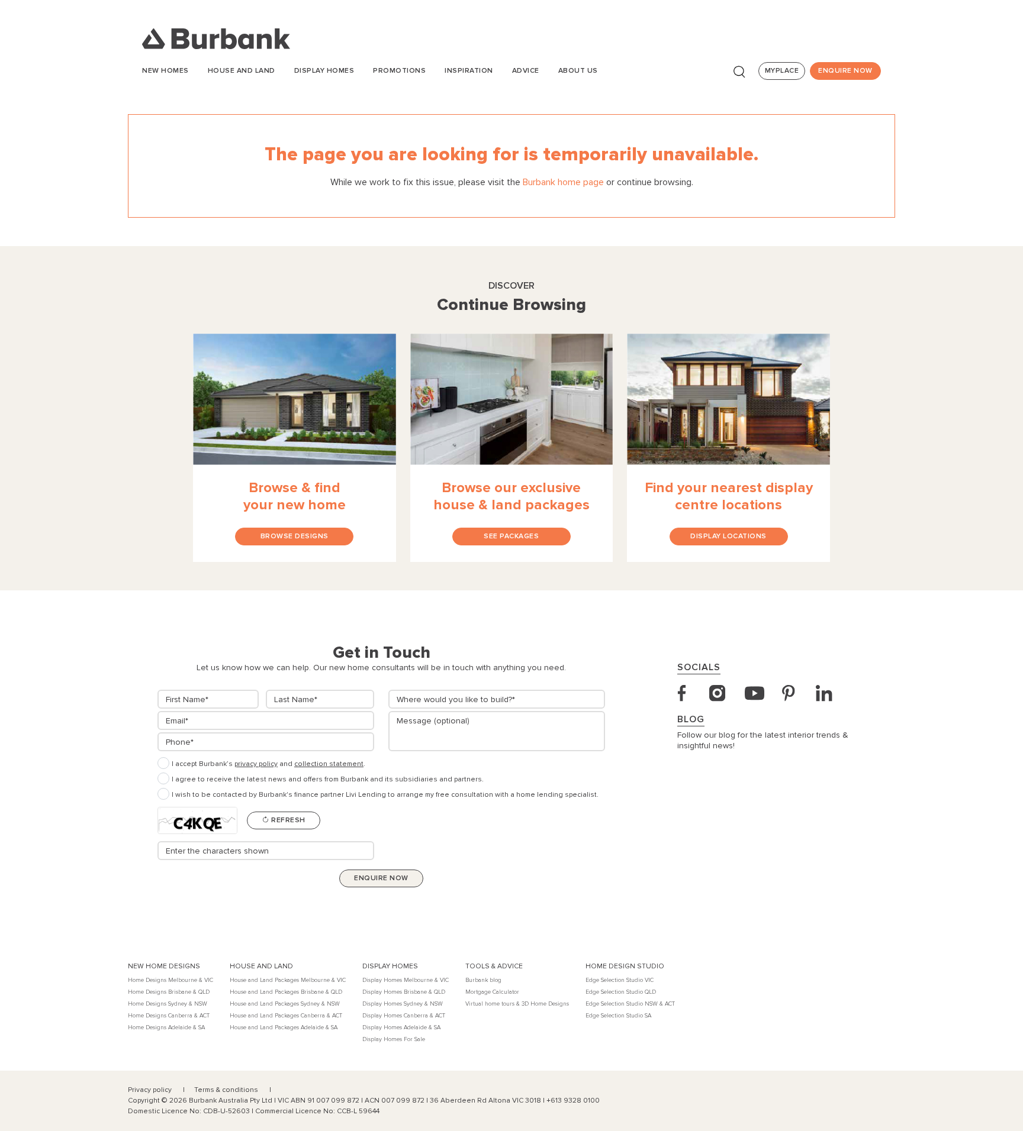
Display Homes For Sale (393, 1039)
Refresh (287, 820)
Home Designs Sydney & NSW (167, 1003)
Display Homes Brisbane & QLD (403, 992)
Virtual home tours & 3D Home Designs (517, 1003)
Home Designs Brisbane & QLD (169, 992)
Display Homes (324, 70)
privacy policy (256, 764)
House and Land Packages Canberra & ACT (286, 1015)
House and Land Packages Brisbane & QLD (286, 992)
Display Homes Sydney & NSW (402, 1003)
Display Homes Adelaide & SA (401, 1027)
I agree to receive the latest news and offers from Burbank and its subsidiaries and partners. (328, 779)
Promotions (399, 70)
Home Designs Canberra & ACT (169, 1015)
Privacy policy (150, 1089)
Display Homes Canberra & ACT (403, 1015)
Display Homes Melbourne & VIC (405, 980)
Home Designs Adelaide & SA (166, 1027)
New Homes (165, 70)
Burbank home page (563, 182)
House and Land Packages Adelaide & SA (283, 1027)
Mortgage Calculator (492, 992)
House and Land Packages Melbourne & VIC (288, 980)
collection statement (328, 764)
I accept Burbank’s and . (268, 764)
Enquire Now (845, 70)
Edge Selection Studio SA (618, 1015)
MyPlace (782, 70)
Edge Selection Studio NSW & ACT (630, 1003)
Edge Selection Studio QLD (621, 992)
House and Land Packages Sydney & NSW (285, 1003)
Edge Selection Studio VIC (620, 980)
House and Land (241, 70)
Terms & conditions (227, 1089)
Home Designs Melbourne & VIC (170, 980)
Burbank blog (483, 980)
